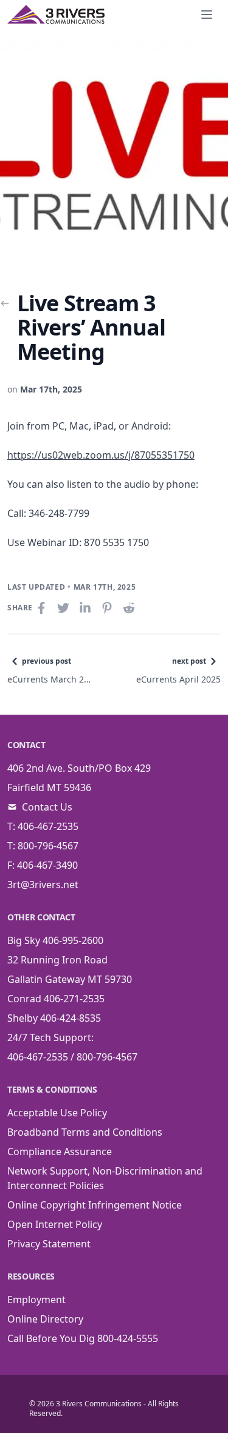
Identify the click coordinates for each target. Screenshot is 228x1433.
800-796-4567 (48, 845)
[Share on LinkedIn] (86, 608)
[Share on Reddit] (130, 608)
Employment (36, 1299)
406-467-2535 (48, 826)
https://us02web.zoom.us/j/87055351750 (101, 455)
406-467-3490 (47, 865)
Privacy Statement (49, 1243)
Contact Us (47, 807)
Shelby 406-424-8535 (54, 1018)
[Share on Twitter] (64, 608)
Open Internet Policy (54, 1224)
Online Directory (45, 1319)
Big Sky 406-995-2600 (55, 940)
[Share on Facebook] (42, 608)
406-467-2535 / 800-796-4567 (72, 1057)
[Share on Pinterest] (108, 608)
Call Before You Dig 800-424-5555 (82, 1338)
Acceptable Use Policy (57, 1112)
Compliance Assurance (59, 1151)
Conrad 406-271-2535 (56, 998)
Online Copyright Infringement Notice (94, 1205)
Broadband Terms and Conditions (84, 1132)
